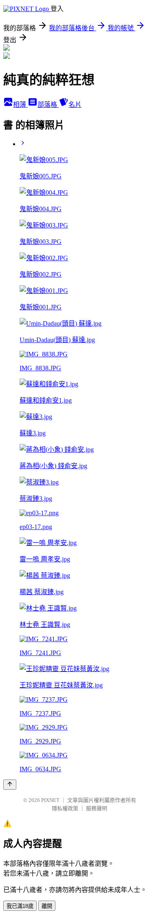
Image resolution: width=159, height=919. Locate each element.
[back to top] (9, 784)
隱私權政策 (65, 808)
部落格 (48, 104)
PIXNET (50, 800)
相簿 (20, 104)
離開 (47, 906)
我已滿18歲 (20, 906)
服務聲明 (96, 808)
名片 (75, 104)
